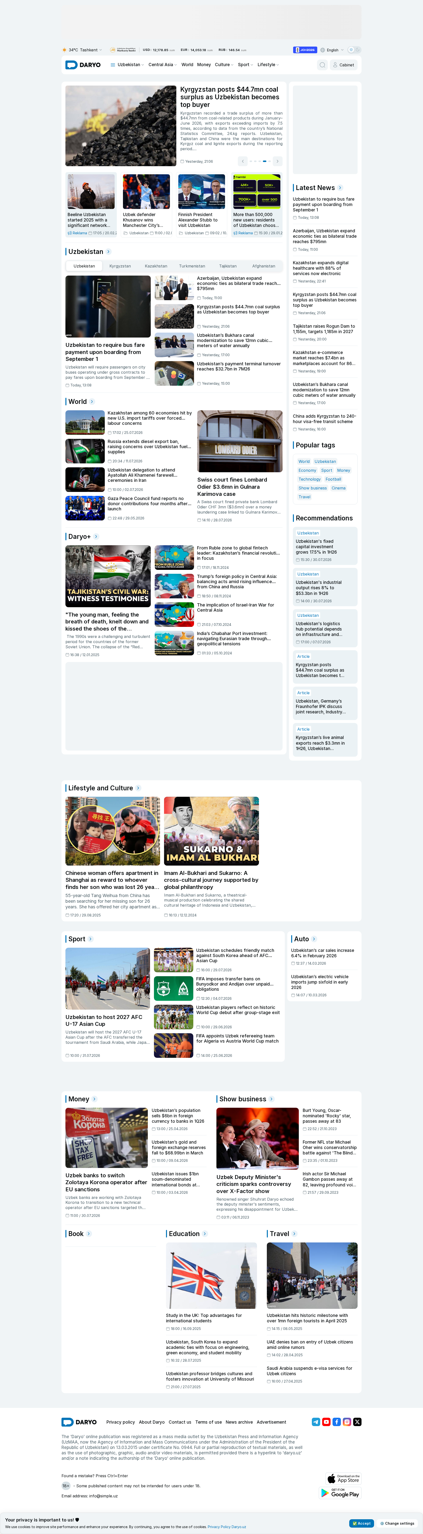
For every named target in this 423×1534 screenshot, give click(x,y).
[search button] (322, 64)
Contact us (180, 1422)
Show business (313, 488)
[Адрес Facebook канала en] (336, 1422)
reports (248, 133)
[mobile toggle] (113, 65)
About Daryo (152, 1422)
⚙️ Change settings (397, 1523)
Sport (243, 64)
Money (204, 64)
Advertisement (271, 1422)
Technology (310, 479)
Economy (307, 470)
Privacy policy (120, 1422)
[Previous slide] (243, 161)
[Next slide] (278, 161)
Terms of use (208, 1422)
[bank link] (123, 50)
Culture (222, 64)
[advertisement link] (305, 49)
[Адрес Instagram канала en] (347, 1422)
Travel (304, 496)
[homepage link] (83, 64)
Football (333, 479)
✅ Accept (362, 1523)
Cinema (339, 488)
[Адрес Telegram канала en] (316, 1422)
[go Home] (79, 1422)
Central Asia (161, 64)
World (187, 64)
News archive (239, 1422)
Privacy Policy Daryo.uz (227, 1527)
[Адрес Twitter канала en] (357, 1422)
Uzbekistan (129, 64)
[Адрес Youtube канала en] (326, 1422)
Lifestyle (266, 64)
